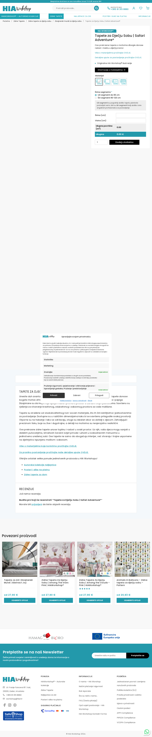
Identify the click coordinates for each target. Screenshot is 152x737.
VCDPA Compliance (126, 722)
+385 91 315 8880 (13, 695)
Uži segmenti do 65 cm (109, 95)
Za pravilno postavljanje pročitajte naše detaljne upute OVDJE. (53, 452)
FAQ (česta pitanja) (88, 700)
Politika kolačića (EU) (126, 690)
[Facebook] (4, 705)
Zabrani (76, 395)
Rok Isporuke (85, 691)
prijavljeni (37, 504)
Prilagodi (99, 395)
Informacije (145, 16)
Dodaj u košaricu (124, 142)
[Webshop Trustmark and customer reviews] (13, 720)
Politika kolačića (65, 401)
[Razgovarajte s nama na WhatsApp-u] (146, 731)
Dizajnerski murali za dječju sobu (68, 21)
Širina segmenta (103, 92)
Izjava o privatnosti (79, 401)
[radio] (98, 81)
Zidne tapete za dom (35, 474)
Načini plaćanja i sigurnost (91, 686)
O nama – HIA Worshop (90, 681)
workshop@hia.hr (14, 698)
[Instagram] (9, 705)
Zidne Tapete (56, 16)
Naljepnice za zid (82, 16)
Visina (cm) (100, 120)
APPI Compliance (125, 713)
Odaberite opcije (20, 600)
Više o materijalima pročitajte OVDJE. (113, 52)
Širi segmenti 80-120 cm (109, 97)
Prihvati (53, 395)
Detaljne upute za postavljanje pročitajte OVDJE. (118, 57)
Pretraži (96, 8)
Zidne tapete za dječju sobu (39, 21)
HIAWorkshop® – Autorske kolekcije (19, 16)
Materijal (99, 75)
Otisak (90, 401)
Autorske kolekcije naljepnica (40, 464)
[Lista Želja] (140, 8)
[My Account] (133, 8)
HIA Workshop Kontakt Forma (93, 714)
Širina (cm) (100, 115)
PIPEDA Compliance (126, 717)
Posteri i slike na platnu (115, 16)
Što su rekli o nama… (88, 695)
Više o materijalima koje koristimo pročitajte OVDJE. (48, 446)
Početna (6, 21)
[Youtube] (15, 705)
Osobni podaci (123, 708)
